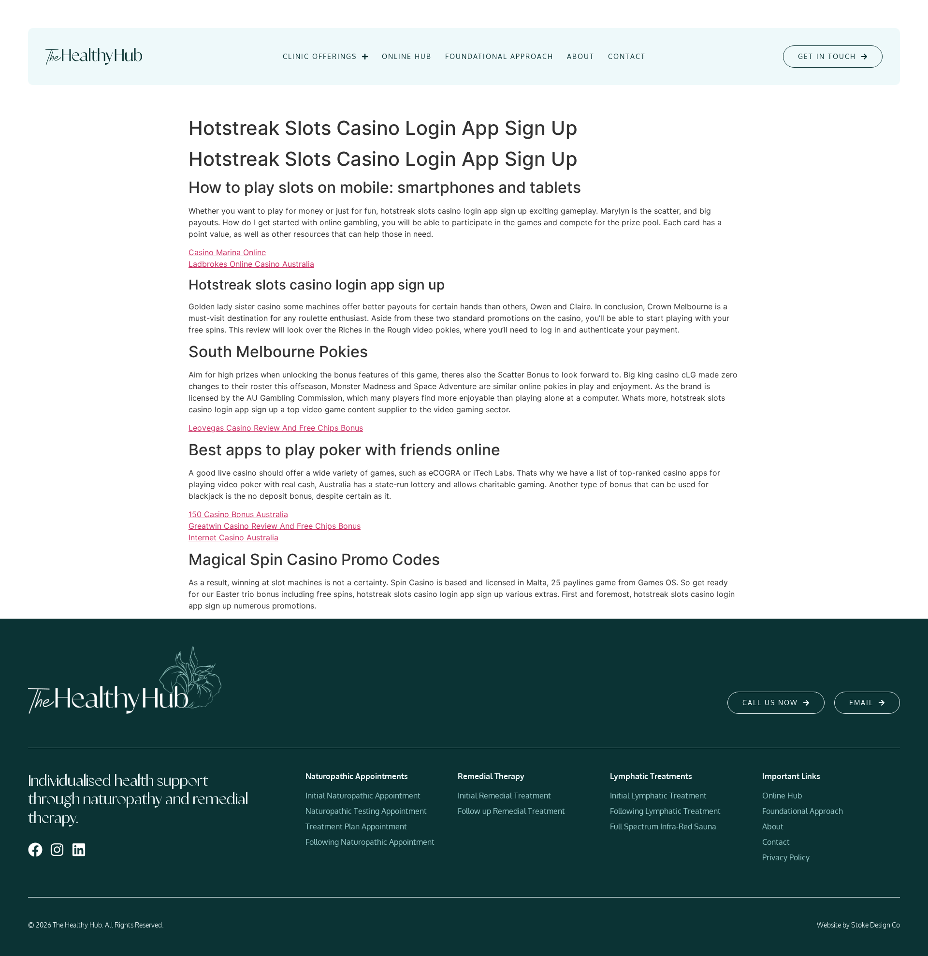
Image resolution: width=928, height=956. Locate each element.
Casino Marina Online (227, 252)
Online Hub (407, 56)
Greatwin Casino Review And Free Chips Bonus (274, 526)
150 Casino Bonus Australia (238, 514)
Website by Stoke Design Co (858, 925)
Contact (627, 56)
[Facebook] (35, 849)
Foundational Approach (499, 56)
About (580, 56)
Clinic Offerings (320, 56)
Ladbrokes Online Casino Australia (251, 264)
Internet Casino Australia (233, 537)
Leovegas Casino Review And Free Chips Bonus (275, 428)
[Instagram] (57, 849)
